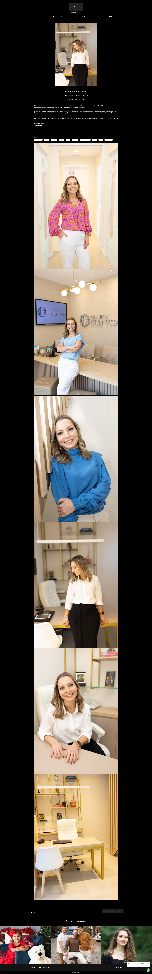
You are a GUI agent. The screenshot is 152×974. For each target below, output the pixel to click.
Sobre (84, 17)
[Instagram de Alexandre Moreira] (118, 967)
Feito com (76, 972)
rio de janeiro (108, 140)
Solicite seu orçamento (113, 911)
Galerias (64, 17)
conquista (54, 140)
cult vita (47, 140)
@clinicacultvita (105, 105)
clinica (68, 140)
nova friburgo (38, 140)
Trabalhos (52, 17)
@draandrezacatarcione (41, 105)
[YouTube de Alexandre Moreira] (121, 967)
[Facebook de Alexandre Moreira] (116, 967)
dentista (61, 140)
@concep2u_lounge (39, 123)
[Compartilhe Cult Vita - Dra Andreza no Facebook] (28, 912)
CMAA (110, 17)
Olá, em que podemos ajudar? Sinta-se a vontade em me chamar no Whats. (137, 964)
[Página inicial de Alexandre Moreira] (76, 7)
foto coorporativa (85, 140)
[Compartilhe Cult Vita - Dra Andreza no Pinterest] (34, 912)
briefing (95, 140)
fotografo (75, 140)
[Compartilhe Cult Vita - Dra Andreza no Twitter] (31, 912)
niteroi (101, 140)
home (42, 17)
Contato (75, 17)
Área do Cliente (97, 17)
